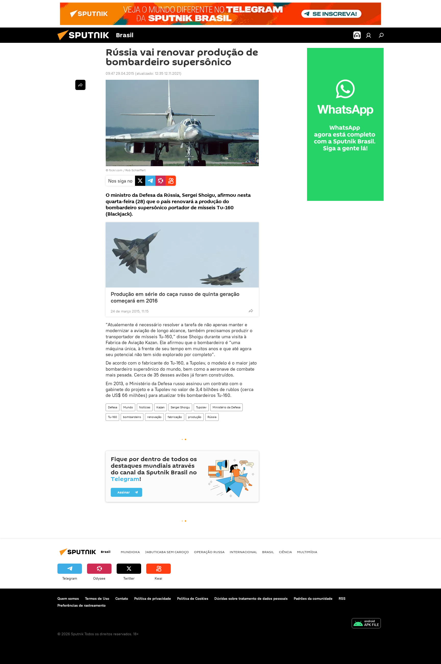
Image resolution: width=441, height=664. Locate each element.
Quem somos (68, 598)
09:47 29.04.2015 (120, 73)
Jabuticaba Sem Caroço (167, 552)
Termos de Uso (97, 598)
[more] (251, 311)
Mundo (128, 407)
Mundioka (130, 552)
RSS (342, 598)
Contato (121, 598)
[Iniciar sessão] (368, 35)
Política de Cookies (192, 598)
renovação (154, 417)
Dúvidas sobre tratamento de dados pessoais (251, 598)
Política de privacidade (152, 598)
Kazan (160, 407)
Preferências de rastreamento (81, 605)
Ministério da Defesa (226, 407)
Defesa (112, 407)
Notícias (144, 407)
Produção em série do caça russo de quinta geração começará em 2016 (175, 297)
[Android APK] (366, 624)
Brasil (268, 552)
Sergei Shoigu (180, 407)
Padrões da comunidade (313, 598)
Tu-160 (112, 417)
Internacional (243, 552)
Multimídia (307, 552)
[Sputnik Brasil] (85, 41)
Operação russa (209, 552)
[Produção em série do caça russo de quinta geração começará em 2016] (182, 255)
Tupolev (201, 407)
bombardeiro (132, 417)
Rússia (211, 417)
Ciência (285, 552)
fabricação (175, 417)
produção (194, 417)
